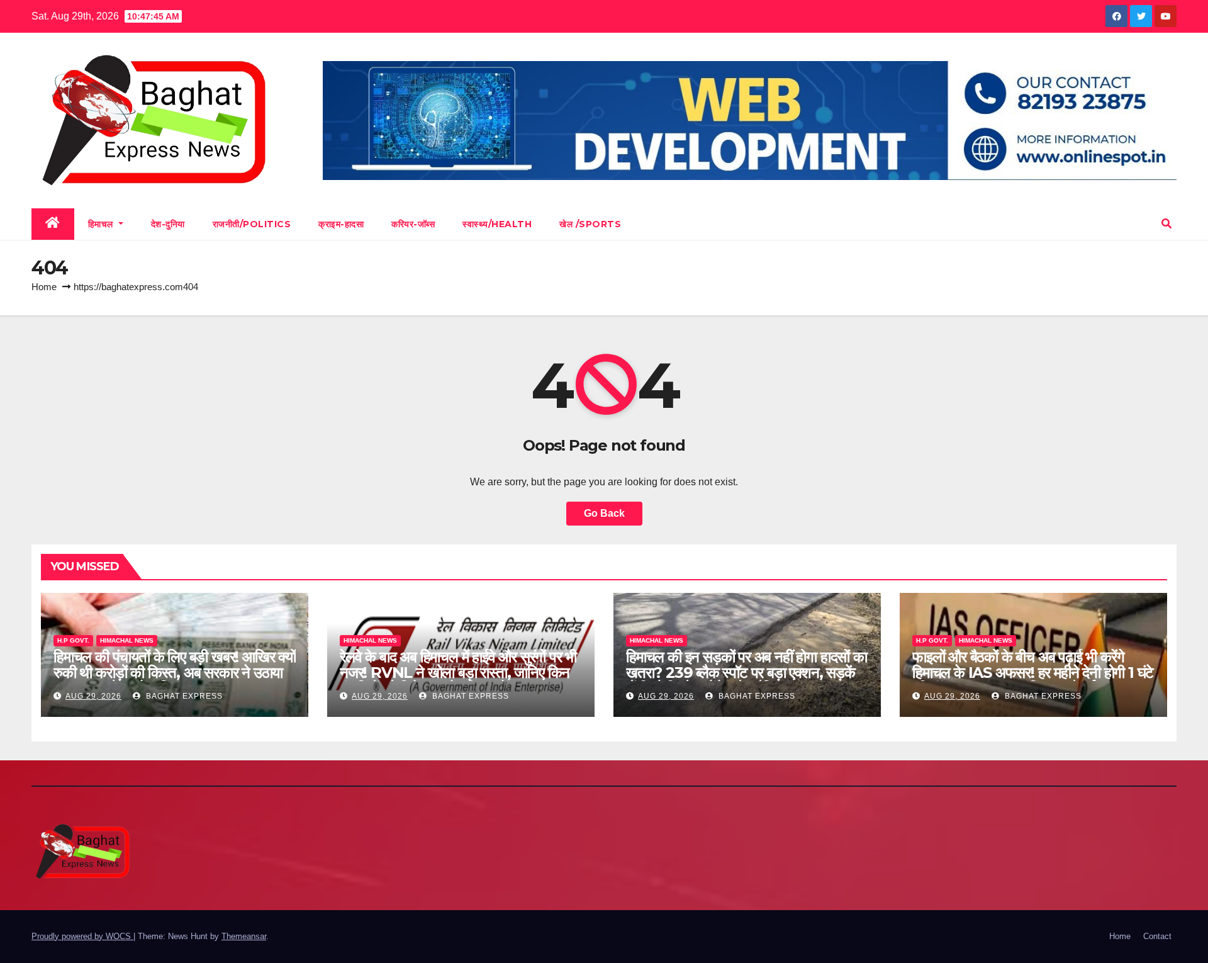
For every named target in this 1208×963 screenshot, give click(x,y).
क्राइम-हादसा (341, 224)
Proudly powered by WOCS (82, 936)
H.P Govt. (73, 640)
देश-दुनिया (168, 224)
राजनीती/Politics (252, 224)
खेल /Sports (590, 224)
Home (44, 286)
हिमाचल (102, 224)
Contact (1157, 936)
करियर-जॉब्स (413, 224)
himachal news (127, 640)
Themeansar (243, 936)
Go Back (604, 513)
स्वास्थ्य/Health (497, 224)
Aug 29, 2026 (93, 696)
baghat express (183, 696)
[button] (1166, 223)
